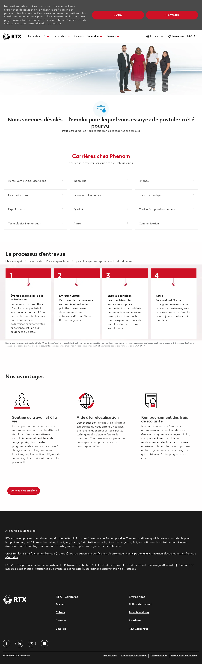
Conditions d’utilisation (134, 656)
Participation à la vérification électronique (97, 553)
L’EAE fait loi (13, 553)
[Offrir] (173, 303)
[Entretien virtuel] (77, 303)
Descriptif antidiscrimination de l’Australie (109, 569)
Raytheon (135, 620)
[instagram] (44, 643)
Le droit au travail (110, 565)
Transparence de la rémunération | (37, 565)
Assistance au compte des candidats (58, 569)
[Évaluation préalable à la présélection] (28, 303)
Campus (78, 36)
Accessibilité (110, 656)
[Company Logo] (12, 36)
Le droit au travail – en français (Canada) (149, 565)
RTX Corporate (138, 629)
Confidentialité (159, 656)
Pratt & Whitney (139, 612)
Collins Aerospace (140, 604)
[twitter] (32, 643)
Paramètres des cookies (184, 656)
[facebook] (6, 643)
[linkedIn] (19, 643)
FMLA (9, 565)
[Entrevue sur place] (125, 303)
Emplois (61, 629)
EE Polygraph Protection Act (78, 565)
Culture (60, 612)
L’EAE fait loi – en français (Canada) (45, 553)
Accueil (60, 604)
